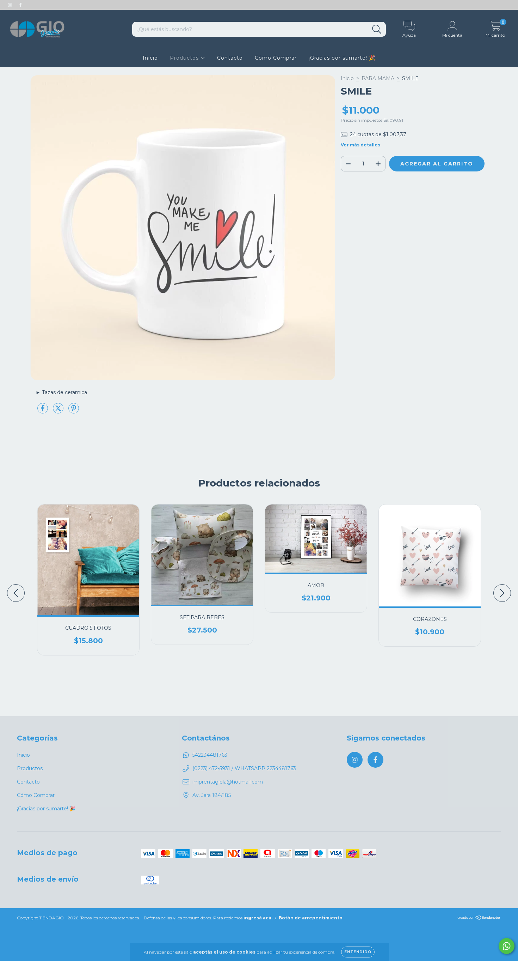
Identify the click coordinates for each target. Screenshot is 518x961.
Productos (185, 58)
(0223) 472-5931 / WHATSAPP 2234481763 (244, 768)
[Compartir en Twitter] (59, 411)
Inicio (150, 58)
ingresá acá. (257, 917)
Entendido (357, 952)
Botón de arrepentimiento (311, 917)
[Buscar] (377, 29)
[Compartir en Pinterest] (73, 411)
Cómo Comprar (276, 58)
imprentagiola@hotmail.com (227, 782)
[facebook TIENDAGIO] (20, 5)
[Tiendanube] (479, 918)
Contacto (230, 58)
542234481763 (209, 755)
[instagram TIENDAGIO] (10, 5)
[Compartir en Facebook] (43, 411)
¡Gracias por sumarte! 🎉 (342, 58)
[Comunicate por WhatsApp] (506, 946)
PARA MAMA (378, 78)
